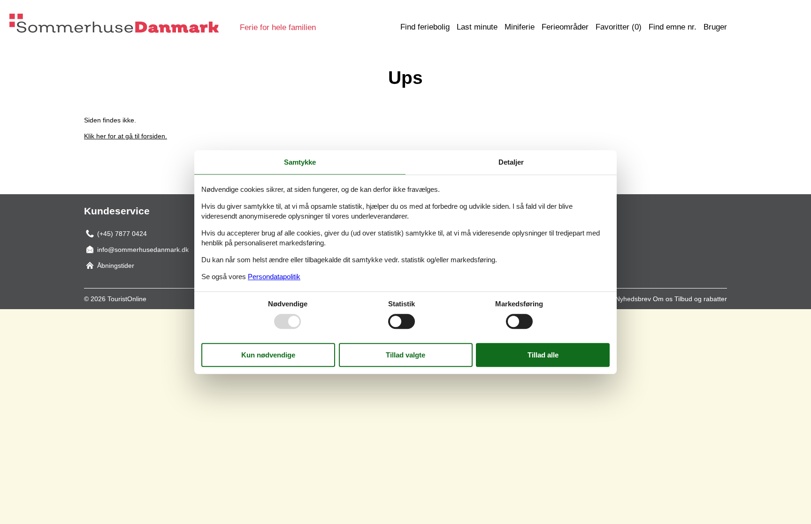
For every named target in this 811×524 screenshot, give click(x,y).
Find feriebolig (425, 27)
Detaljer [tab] (511, 162)
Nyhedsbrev (633, 299)
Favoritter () (619, 27)
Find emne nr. (672, 27)
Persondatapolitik (274, 277)
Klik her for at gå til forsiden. (125, 136)
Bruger (715, 27)
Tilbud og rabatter (700, 299)
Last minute (477, 27)
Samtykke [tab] (300, 162)
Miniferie (520, 27)
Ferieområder (565, 27)
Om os (663, 299)
